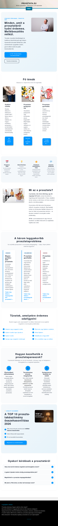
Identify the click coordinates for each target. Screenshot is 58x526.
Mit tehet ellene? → (9, 141)
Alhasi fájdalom (39, 332)
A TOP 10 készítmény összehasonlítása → (15, 54)
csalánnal (25, 383)
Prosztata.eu (29, 3)
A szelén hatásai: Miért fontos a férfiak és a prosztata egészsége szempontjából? (22, 513)
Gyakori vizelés (9, 336)
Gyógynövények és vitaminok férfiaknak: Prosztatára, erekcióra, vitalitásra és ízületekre (23, 511)
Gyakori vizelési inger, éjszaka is (14, 332)
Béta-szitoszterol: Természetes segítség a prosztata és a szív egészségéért (20, 514)
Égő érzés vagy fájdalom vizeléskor (44, 329)
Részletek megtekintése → (27, 141)
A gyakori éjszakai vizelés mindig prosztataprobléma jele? (21, 472)
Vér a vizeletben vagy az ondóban (44, 339)
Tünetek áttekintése (11, 61)
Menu (29, 8)
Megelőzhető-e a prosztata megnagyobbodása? (18, 477)
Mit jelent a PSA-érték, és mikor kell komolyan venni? (20, 483)
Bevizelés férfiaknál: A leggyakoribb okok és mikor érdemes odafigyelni (19, 509)
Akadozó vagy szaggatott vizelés (14, 329)
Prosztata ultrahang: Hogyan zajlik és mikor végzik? (15, 507)
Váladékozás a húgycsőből (42, 336)
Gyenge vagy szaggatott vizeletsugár (15, 339)
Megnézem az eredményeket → (15, 442)
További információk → (46, 141)
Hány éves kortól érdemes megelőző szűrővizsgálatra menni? (22, 467)
